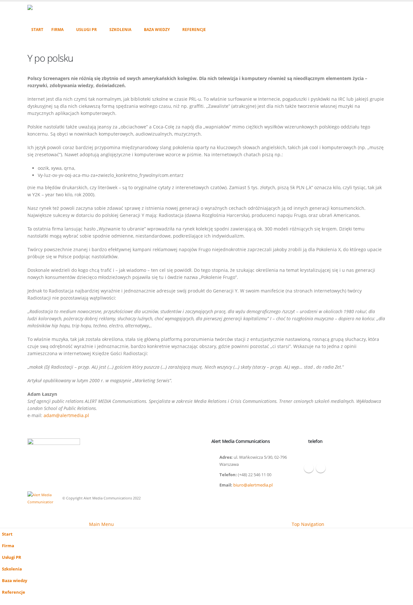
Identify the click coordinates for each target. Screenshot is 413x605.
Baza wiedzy (157, 29)
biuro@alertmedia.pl (253, 485)
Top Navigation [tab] (308, 524)
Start (37, 29)
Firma (57, 29)
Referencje (194, 29)
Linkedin (321, 468)
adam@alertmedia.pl (66, 415)
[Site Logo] (70, 12)
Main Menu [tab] (101, 524)
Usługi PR (86, 29)
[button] (4, 516)
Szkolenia (120, 29)
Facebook (309, 468)
